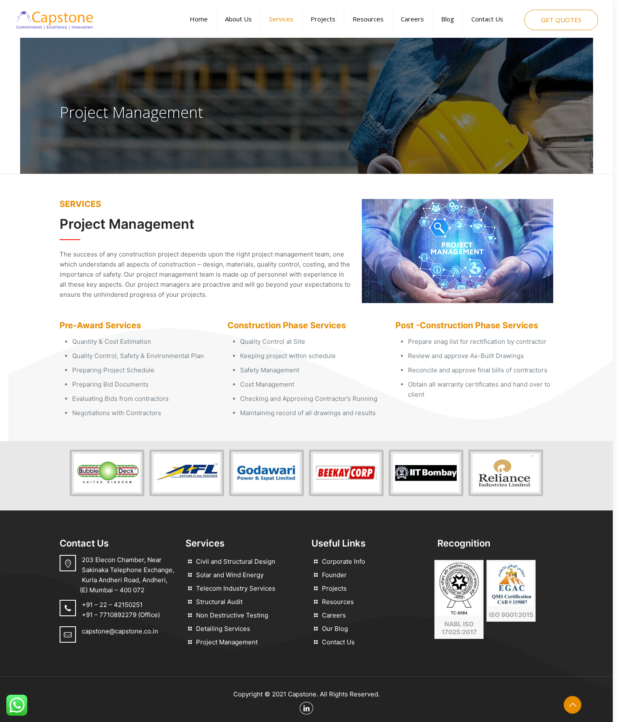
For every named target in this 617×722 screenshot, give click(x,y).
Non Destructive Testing (232, 615)
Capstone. (303, 694)
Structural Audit (219, 602)
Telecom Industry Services (235, 588)
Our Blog (335, 629)
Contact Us (338, 642)
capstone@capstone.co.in (120, 631)
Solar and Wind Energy (230, 575)
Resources (338, 602)
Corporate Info (343, 561)
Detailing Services (223, 629)
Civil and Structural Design (235, 561)
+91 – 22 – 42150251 (112, 605)
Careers (334, 615)
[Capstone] (54, 19)
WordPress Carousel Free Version (106, 485)
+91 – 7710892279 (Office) (121, 615)
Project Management (227, 642)
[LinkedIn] (306, 708)
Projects (334, 588)
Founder (334, 575)
